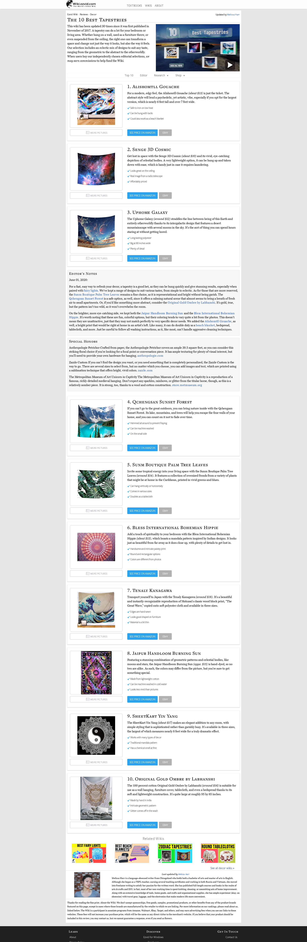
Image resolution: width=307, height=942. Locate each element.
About (73, 937)
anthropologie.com (150, 355)
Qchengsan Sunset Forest (86, 298)
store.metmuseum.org (187, 385)
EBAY (165, 132)
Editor (143, 75)
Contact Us (231, 937)
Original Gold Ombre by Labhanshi (191, 302)
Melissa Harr (183, 874)
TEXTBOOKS (134, 5)
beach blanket (205, 325)
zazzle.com (145, 370)
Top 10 (129, 75)
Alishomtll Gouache (218, 321)
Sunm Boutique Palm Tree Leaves (97, 294)
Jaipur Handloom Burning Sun (162, 313)
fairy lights (91, 290)
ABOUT (159, 5)
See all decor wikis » (222, 868)
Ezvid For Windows (153, 937)
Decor (93, 14)
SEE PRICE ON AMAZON (142, 132)
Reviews (84, 14)
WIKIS (148, 5)
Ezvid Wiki (72, 14)
